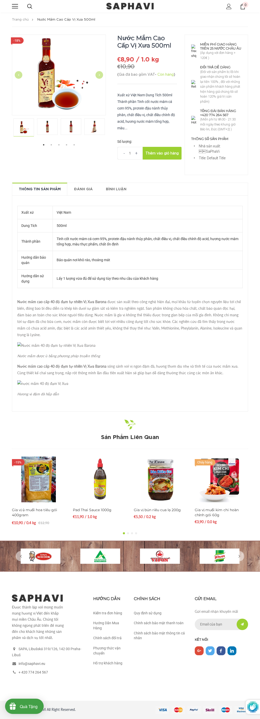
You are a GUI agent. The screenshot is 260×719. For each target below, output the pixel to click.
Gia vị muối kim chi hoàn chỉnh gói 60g (217, 512)
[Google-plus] (199, 650)
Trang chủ (20, 19)
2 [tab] (51, 144)
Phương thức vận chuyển (107, 650)
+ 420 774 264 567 (33, 672)
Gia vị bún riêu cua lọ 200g (157, 510)
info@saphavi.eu (32, 664)
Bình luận (116, 189)
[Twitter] (210, 650)
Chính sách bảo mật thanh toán (159, 623)
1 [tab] (43, 144)
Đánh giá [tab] (83, 189)
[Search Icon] (29, 6)
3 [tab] (58, 144)
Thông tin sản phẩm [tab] (40, 189)
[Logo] (130, 6)
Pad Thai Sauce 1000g (92, 510)
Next (99, 75)
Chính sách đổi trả (107, 638)
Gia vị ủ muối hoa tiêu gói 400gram (34, 512)
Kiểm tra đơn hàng (107, 613)
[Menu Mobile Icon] (15, 6)
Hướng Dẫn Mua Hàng (106, 625)
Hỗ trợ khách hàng (107, 663)
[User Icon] (229, 6)
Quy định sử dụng (147, 613)
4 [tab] (66, 144)
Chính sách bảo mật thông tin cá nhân (159, 635)
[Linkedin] (232, 650)
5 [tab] (74, 144)
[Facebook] (221, 650)
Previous (18, 75)
